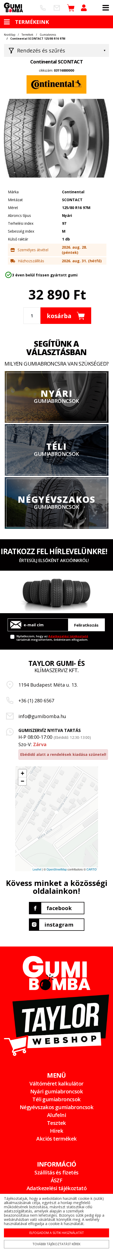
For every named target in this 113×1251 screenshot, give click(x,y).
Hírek (56, 1130)
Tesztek (56, 1122)
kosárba (59, 316)
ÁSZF (57, 1180)
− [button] (22, 781)
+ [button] (22, 773)
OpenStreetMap (57, 869)
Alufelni (56, 1115)
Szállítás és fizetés (56, 1172)
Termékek (27, 34)
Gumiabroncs (48, 34)
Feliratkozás (86, 625)
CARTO (91, 869)
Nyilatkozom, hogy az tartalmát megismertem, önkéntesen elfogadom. (52, 637)
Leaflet (37, 869)
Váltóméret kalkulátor (56, 1083)
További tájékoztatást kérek (56, 1244)
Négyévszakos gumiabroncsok (56, 1107)
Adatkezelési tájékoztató (68, 636)
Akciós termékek (56, 1138)
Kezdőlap (9, 34)
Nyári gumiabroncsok (56, 1091)
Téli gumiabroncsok (56, 1099)
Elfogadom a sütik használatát (56, 1233)
